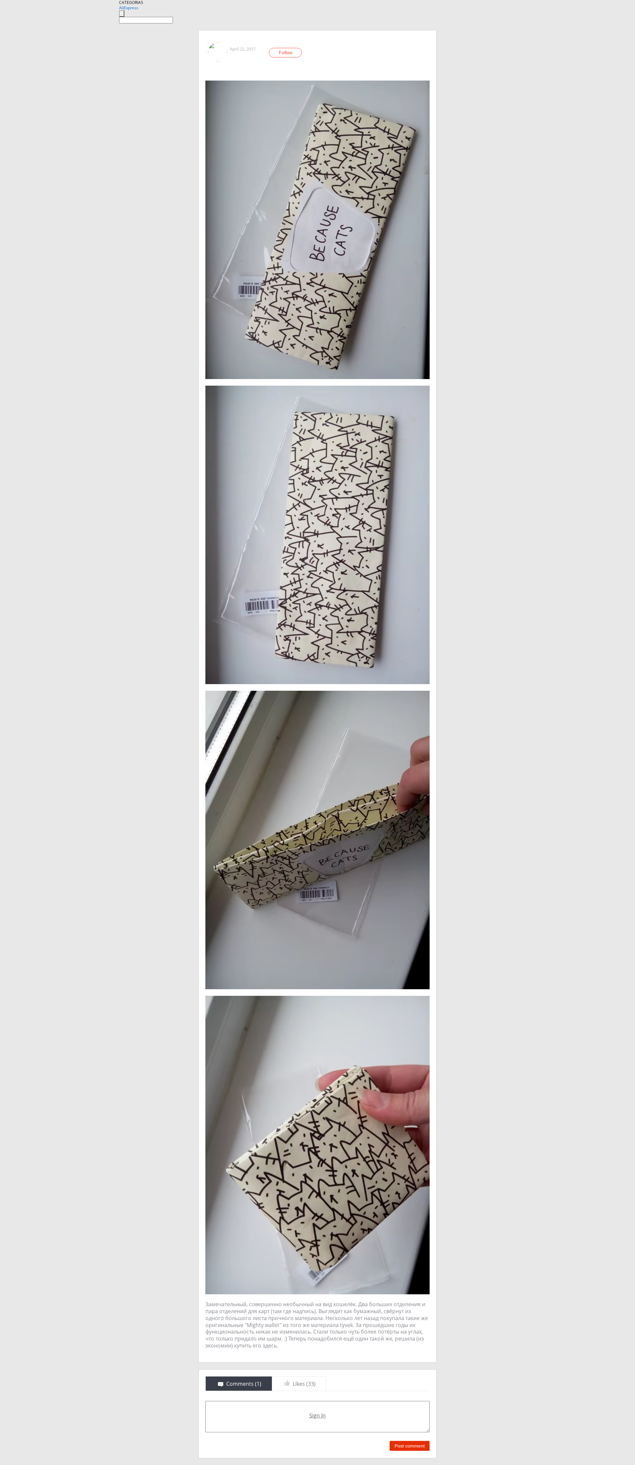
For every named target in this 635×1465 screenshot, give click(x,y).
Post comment (410, 1445)
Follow (285, 52)
